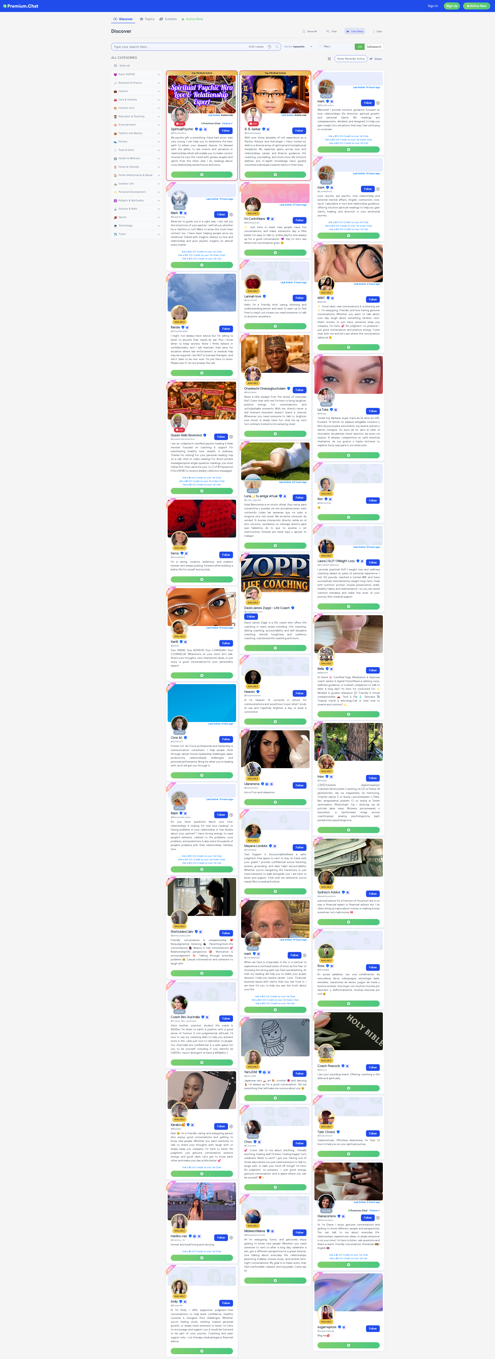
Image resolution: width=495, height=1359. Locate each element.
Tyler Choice (326, 1132)
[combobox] (335, 47)
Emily (174, 1302)
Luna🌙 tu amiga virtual (261, 496)
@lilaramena (251, 787)
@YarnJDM (250, 1075)
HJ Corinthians (255, 219)
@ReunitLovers (325, 105)
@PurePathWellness (328, 564)
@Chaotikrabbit (179, 331)
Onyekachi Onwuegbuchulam (265, 389)
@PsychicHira (178, 133)
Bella (321, 669)
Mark (175, 213)
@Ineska (322, 780)
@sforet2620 (178, 557)
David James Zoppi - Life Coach (267, 608)
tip (210, 467)
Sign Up (452, 6)
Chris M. (177, 738)
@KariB (174, 645)
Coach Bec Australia (186, 1017)
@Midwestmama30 (254, 1234)
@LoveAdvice (324, 191)
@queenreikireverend (183, 438)
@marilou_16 (178, 1239)
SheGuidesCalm (182, 932)
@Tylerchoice (324, 1135)
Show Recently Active (351, 58)
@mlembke (250, 849)
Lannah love (253, 296)
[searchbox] (341, 46)
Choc (248, 1142)
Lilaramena (252, 784)
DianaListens (327, 1216)
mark (248, 954)
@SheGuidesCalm (180, 935)
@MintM (321, 301)
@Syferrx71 (177, 741)
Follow (226, 130)
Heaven (250, 692)
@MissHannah (251, 222)
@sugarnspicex (325, 1330)
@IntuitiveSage (253, 133)
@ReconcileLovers (181, 817)
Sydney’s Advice (329, 892)
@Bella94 (322, 672)
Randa (176, 327)
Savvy (175, 553)
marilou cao (179, 1236)
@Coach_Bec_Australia (183, 1020)
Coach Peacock (329, 1066)
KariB (175, 642)
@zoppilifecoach (253, 611)
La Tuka (323, 410)
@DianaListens (325, 1220)
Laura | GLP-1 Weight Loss (336, 561)
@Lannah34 (250, 300)
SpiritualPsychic (182, 129)
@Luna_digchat (252, 500)
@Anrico (322, 1069)
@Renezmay (324, 502)
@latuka (321, 413)
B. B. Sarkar (253, 129)
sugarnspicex (327, 1327)
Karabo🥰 (178, 1125)
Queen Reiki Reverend (186, 435)
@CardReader (252, 957)
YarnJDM (251, 1072)
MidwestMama (255, 1231)
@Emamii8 (176, 1305)
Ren (320, 499)
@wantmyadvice (326, 896)
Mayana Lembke (256, 846)
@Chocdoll (250, 1145)
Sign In (433, 6)
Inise (321, 777)
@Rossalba (323, 969)
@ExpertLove (178, 216)
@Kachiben (250, 392)
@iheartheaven (252, 695)
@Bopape (176, 1128)
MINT (321, 298)
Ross (321, 966)
